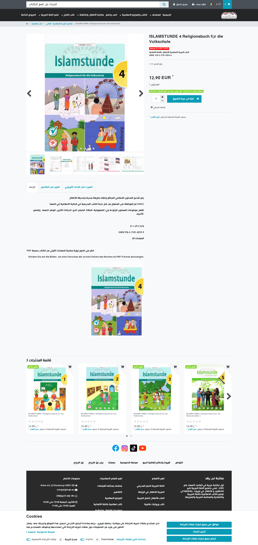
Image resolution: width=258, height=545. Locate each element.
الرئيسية (167, 15)
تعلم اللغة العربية (50, 15)
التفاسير (118, 492)
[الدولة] (211, 4)
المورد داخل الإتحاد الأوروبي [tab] (78, 187)
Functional (107, 539)
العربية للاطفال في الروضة (151, 492)
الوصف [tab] (32, 187)
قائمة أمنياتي (159, 107)
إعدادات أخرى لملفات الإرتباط (131, 539)
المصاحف (156, 15)
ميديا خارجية (71, 539)
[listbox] (50, 387)
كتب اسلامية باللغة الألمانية (108, 504)
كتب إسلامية (36, 24)
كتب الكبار (69, 15)
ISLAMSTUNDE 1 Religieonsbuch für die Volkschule (46, 415)
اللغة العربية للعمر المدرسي (150, 486)
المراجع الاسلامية (113, 498)
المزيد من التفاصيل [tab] (50, 187)
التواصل (179, 462)
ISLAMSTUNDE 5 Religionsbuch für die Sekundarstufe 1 (203, 415)
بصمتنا (31, 532)
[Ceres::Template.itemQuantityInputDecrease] (162, 101)
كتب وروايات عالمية (154, 504)
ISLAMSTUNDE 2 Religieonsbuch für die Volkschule (98, 415)
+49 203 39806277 (65, 496)
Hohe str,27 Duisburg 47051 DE (58, 485)
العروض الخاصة (28, 15)
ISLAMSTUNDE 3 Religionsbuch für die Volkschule (151, 415)
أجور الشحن (155, 117)
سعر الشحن (34, 429)
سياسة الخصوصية (45, 532)
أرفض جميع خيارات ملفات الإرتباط (199, 538)
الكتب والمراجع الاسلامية (134, 15)
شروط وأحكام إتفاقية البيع (156, 462)
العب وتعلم (111, 15)
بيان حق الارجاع (96, 462)
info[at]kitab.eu (66, 490)
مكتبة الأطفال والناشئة (92, 15)
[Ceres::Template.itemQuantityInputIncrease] (162, 97)
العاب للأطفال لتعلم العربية (150, 498)
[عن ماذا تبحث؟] (164, 4)
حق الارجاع (79, 462)
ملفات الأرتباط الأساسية (44, 539)
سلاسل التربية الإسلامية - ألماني (58, 24)
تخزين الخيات (199, 531)
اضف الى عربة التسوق (183, 99)
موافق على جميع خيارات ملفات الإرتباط (199, 524)
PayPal (89, 539)
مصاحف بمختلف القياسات (109, 486)
